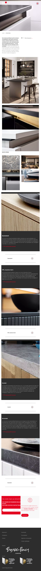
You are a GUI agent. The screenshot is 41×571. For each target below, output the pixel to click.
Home (3, 33)
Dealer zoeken (16, 510)
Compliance (4, 535)
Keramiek (10, 482)
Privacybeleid (24, 535)
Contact (3, 538)
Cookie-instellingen (25, 541)
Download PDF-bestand (10, 246)
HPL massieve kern (12, 332)
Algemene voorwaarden (26, 538)
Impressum (4, 532)
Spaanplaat (10, 258)
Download (25, 515)
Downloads (23, 532)
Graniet (9, 407)
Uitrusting (8, 33)
